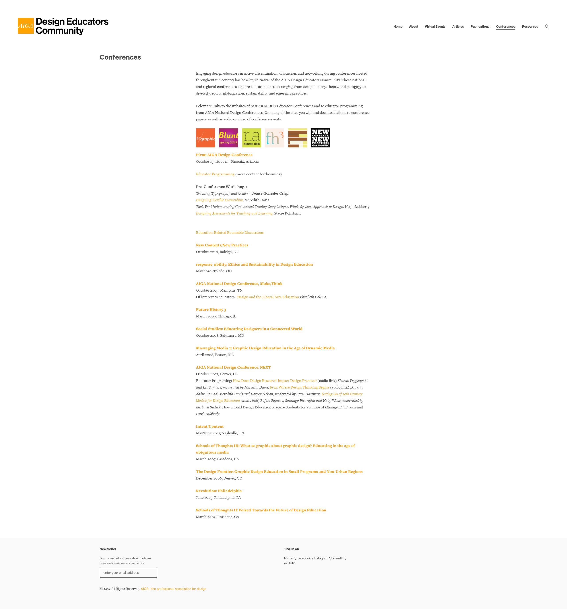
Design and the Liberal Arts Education (268, 297)
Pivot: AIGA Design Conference (224, 154)
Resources (530, 27)
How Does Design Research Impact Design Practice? (275, 380)
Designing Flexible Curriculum (219, 200)
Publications (480, 27)
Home (398, 27)
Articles (458, 27)
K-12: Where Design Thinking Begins (299, 387)
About (413, 27)
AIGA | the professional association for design (173, 589)
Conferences (505, 27)
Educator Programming (215, 174)
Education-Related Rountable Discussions (230, 232)
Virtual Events (435, 27)
